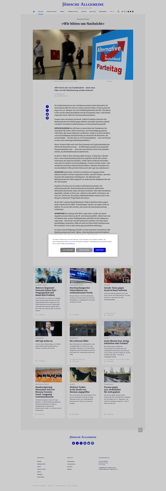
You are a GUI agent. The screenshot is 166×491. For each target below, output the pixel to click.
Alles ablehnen (67, 250)
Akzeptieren (100, 250)
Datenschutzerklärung (68, 244)
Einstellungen (84, 250)
